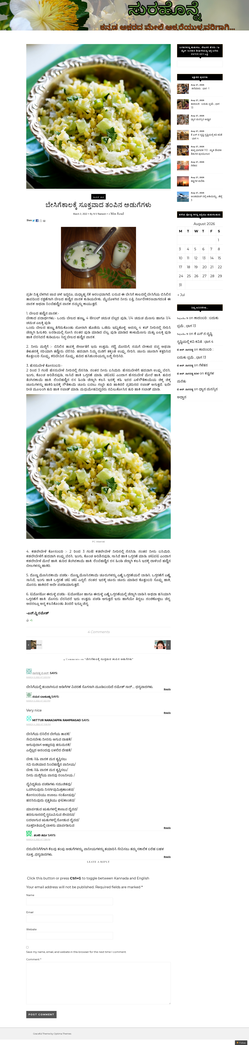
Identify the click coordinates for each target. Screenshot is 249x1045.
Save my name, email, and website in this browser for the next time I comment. (76, 951)
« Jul (181, 295)
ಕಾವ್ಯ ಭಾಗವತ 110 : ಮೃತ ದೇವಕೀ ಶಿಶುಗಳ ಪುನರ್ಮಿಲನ (206, 152)
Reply (167, 689)
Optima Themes (62, 1033)
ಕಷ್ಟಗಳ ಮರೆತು (198, 180)
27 (204, 276)
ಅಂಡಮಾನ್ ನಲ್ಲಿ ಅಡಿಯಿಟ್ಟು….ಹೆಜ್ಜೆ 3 (206, 198)
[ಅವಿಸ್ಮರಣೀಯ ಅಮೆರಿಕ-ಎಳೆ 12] (34, 645)
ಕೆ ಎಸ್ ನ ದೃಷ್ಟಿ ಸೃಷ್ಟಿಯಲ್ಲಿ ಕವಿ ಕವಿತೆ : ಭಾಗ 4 (206, 136)
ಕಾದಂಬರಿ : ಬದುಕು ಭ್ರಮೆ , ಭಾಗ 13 (205, 105)
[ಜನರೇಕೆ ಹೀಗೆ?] (163, 645)
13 (203, 258)
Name (30, 895)
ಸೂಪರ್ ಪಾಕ (98, 197)
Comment (33, 959)
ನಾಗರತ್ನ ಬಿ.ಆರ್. (40, 673)
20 (204, 267)
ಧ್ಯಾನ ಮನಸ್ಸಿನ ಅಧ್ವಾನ (201, 119)
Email (29, 912)
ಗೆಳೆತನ (194, 165)
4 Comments (98, 632)
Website (31, 929)
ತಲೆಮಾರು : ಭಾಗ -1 (200, 88)
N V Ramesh (99, 214)
